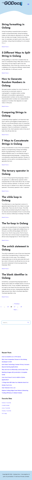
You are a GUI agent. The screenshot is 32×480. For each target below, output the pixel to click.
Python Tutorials (6, 402)
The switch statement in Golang (15, 248)
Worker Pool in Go (7, 385)
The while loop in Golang (12, 198)
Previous (16, 304)
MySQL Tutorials (6, 410)
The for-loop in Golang (15, 223)
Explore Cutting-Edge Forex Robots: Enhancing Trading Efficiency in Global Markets (15, 392)
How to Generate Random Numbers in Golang (13, 82)
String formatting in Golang (13, 26)
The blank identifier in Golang (14, 276)
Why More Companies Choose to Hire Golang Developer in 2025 (14, 360)
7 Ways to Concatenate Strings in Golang (15, 142)
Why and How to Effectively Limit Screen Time (15, 369)
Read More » (5, 47)
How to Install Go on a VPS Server (11, 356)
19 (21, 306)
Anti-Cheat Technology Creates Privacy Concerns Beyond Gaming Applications (15, 366)
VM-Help (4, 413)
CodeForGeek (5, 405)
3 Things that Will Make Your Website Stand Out (15, 382)
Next (16, 309)
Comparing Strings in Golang (14, 113)
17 (14, 306)
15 (8, 306)
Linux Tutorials (6, 408)
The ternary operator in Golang (15, 172)
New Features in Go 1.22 (8, 387)
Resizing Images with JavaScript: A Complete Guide (14, 373)
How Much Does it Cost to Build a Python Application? (13, 378)
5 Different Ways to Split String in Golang (16, 54)
